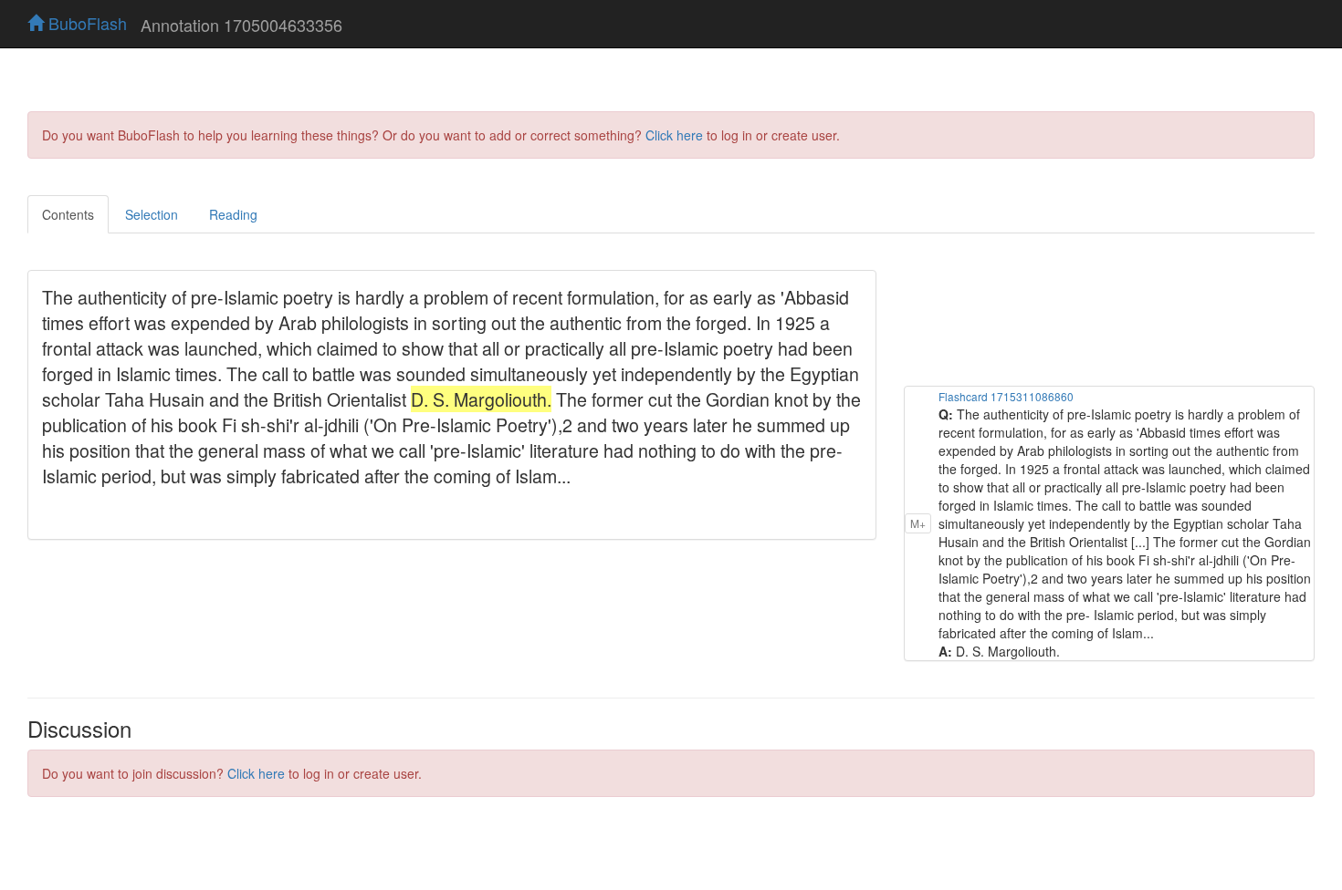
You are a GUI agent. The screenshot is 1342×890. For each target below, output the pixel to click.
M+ (918, 523)
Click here (674, 135)
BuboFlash (85, 23)
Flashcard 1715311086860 (1006, 396)
